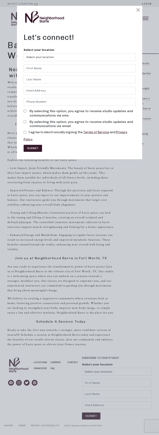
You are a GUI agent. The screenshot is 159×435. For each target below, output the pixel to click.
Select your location (39, 50)
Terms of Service (96, 132)
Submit (33, 148)
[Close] (138, 10)
